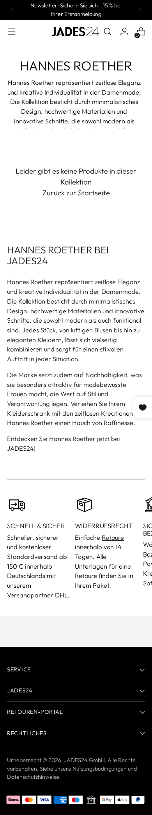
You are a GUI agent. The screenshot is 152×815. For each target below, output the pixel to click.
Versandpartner (30, 595)
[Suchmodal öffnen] (107, 32)
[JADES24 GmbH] (75, 31)
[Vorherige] (11, 10)
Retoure (113, 537)
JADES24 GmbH (84, 760)
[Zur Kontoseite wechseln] (124, 32)
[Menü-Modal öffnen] (11, 32)
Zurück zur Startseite (76, 192)
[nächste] (140, 10)
